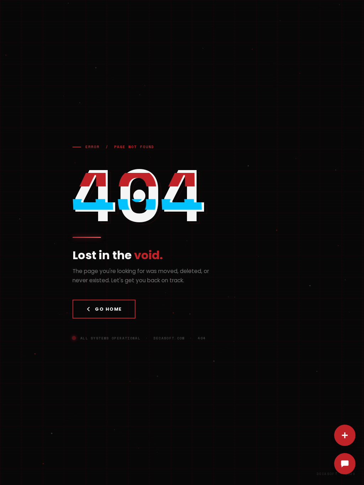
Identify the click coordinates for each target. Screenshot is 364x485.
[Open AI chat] (344, 463)
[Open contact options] (344, 435)
